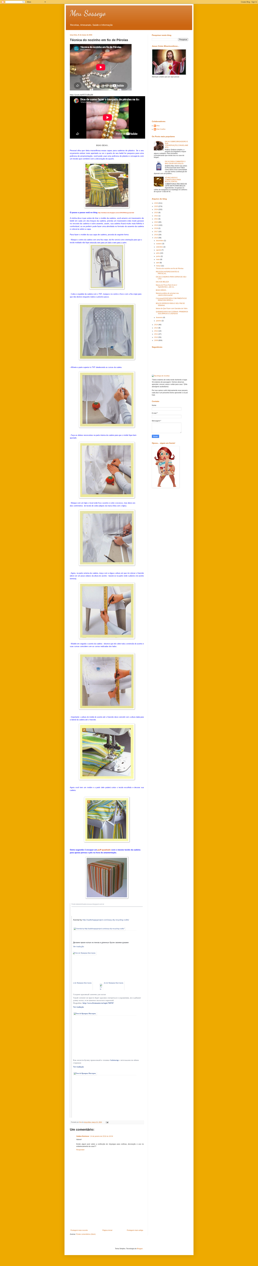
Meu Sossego (88, 13)
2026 (156, 203)
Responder (80, 1150)
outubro (159, 244)
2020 (156, 222)
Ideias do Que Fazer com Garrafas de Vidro (171, 308)
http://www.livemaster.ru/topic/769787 (98, 1003)
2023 (156, 213)
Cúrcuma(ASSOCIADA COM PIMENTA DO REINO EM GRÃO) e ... (171, 299)
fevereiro (159, 317)
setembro (159, 247)
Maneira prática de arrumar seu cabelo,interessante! (167, 294)
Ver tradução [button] (78, 946)
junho (158, 256)
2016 (156, 235)
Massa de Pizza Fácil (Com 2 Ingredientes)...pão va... (166, 286)
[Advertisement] (107, 1209)
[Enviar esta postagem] (107, 1122)
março (158, 266)
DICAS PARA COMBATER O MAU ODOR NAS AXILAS (175, 162)
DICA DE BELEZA (162, 282)
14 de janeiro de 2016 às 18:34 (101, 1136)
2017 (156, 232)
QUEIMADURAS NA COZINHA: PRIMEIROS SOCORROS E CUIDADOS (172, 313)
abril (158, 263)
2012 (156, 331)
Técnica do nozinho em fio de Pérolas (169, 268)
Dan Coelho (161, 129)
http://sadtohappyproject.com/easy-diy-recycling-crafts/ (106, 920)
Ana (158, 126)
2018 (156, 228)
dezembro (160, 241)
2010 (156, 337)
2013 (156, 328)
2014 (156, 325)
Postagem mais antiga (135, 1230)
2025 (156, 206)
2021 (156, 219)
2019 (156, 225)
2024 (156, 209)
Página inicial (107, 1230)
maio (158, 259)
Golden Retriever (82, 1136)
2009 (156, 340)
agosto (159, 250)
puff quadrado (104, 850)
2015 (156, 238)
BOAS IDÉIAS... (161, 290)
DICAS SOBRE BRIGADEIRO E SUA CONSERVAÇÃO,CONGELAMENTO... (176, 144)
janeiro (159, 321)
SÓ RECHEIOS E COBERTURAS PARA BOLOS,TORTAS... (173, 180)
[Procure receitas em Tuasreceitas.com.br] (161, 376)
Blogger (140, 1249)
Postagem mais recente (79, 1230)
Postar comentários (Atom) (86, 1234)
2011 (156, 334)
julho (158, 253)
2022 (156, 216)
